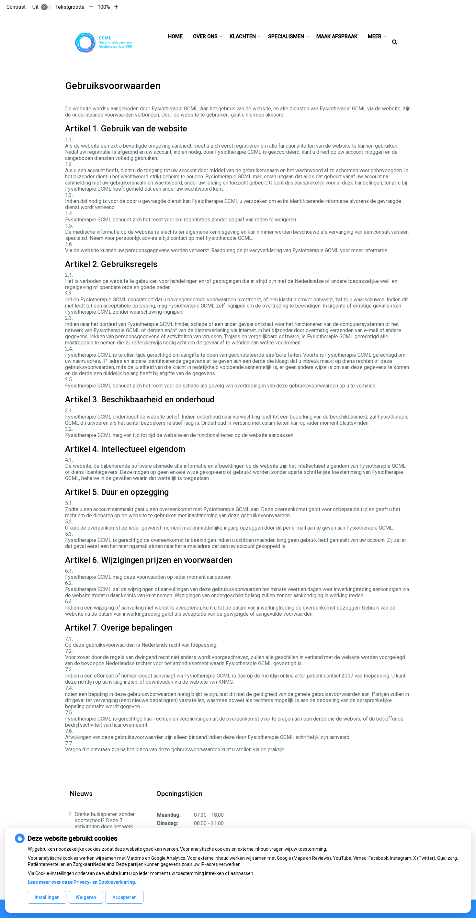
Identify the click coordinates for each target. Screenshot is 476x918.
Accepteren (124, 897)
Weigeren (86, 897)
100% (103, 7)
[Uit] (46, 7)
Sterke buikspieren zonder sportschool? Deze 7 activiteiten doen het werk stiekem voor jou (105, 823)
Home (175, 36)
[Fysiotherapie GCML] (103, 42)
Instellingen (47, 897)
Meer (374, 36)
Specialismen (286, 36)
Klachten (243, 36)
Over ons (205, 36)
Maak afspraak (336, 36)
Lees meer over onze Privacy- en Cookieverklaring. (82, 882)
